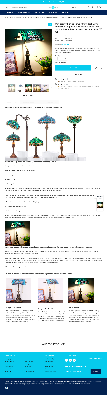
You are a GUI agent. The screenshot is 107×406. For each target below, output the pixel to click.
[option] (28, 52)
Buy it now (78, 74)
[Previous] (7, 88)
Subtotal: (57, 62)
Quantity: (57, 56)
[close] (102, 2)
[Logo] (53, 7)
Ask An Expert (30, 95)
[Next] (49, 88)
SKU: (56, 38)
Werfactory (68, 36)
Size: (56, 36)
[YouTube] (74, 360)
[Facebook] (66, 360)
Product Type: (59, 40)
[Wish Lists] (95, 68)
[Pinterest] (70, 360)
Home (6, 17)
